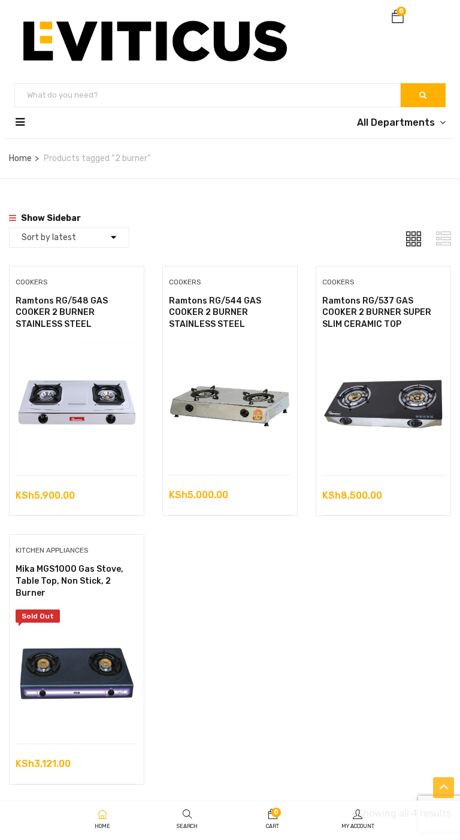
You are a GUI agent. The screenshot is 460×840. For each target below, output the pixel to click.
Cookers (32, 282)
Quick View (76, 445)
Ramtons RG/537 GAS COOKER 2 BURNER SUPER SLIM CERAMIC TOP (376, 312)
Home (20, 158)
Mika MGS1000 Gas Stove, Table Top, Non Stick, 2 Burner (69, 581)
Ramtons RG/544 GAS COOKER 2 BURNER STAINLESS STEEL (215, 312)
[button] (397, 19)
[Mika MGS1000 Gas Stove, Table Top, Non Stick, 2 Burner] (77, 618)
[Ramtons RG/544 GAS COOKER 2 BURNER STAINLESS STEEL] (230, 350)
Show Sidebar (50, 218)
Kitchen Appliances (52, 550)
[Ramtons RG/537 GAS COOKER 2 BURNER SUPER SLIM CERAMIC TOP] (383, 350)
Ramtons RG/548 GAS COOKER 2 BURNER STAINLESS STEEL (62, 312)
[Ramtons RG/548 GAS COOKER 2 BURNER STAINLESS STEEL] (77, 350)
